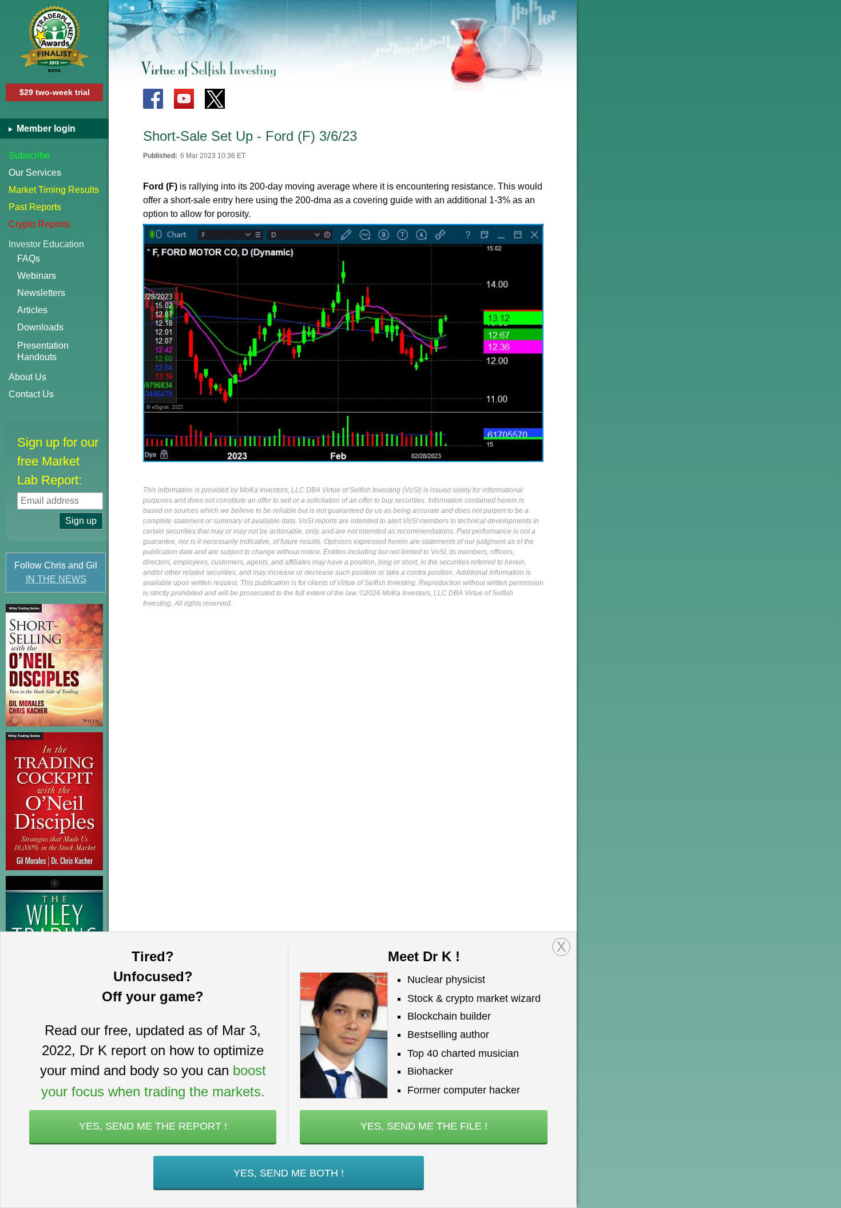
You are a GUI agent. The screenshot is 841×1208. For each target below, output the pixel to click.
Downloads (40, 327)
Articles (32, 310)
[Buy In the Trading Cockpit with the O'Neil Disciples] (54, 801)
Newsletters (41, 293)
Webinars (36, 276)
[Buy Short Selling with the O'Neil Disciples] (54, 665)
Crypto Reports (39, 224)
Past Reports (35, 207)
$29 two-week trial (54, 92)
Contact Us (31, 394)
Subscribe (29, 155)
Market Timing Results (54, 190)
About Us (27, 377)
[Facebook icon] (153, 99)
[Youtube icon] (184, 99)
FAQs (28, 258)
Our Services (35, 172)
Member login (45, 128)
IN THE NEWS (56, 579)
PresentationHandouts (43, 351)
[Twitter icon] (215, 99)
